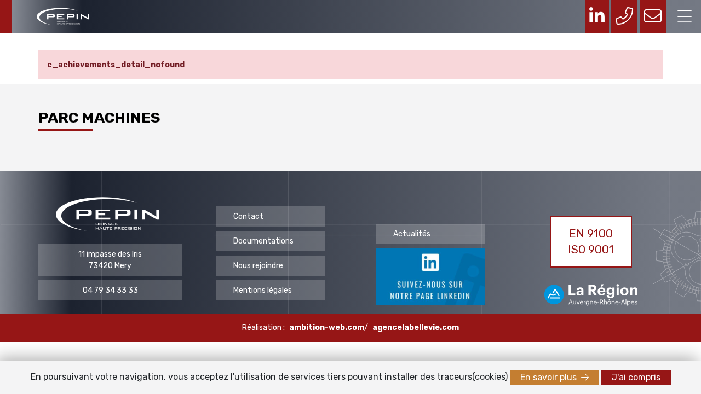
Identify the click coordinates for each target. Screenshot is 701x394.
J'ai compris (636, 377)
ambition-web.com (326, 327)
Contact (248, 216)
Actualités (411, 234)
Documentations (263, 241)
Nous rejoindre (258, 265)
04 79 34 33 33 (110, 290)
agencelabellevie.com (415, 327)
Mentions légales (262, 290)
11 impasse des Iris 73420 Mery (110, 260)
